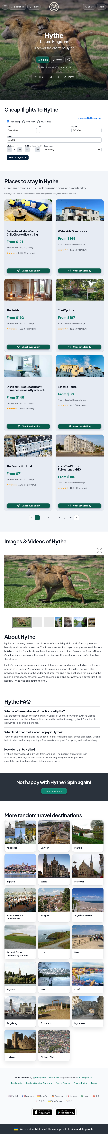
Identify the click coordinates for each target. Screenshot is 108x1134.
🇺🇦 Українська (55, 1101)
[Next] (76, 517)
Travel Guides (63, 1083)
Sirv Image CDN (85, 1077)
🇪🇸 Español (42, 1096)
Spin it (44, 59)
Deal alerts (16, 1083)
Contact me (53, 1077)
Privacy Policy (80, 1083)
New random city (54, 791)
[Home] (54, 7)
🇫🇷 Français (28, 1096)
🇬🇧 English (13, 1096)
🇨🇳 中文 (96, 1096)
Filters (59, 59)
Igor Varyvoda (39, 1077)
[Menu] (5, 7)
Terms (94, 1083)
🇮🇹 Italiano (72, 1096)
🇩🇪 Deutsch (57, 1096)
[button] (99, 550)
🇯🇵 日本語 (40, 1101)
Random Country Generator (39, 1083)
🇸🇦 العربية (85, 1096)
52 (71, 517)
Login (101, 7)
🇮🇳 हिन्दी (69, 1101)
